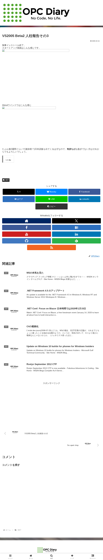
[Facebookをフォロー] (26, 227)
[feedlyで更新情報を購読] (76, 240)
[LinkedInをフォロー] (76, 234)
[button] (51, 206)
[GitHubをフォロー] (26, 240)
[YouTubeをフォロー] (26, 234)
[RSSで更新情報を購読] (51, 247)
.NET (7, 180)
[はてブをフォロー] (76, 227)
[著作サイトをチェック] (26, 220)
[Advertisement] (51, 404)
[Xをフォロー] (76, 220)
